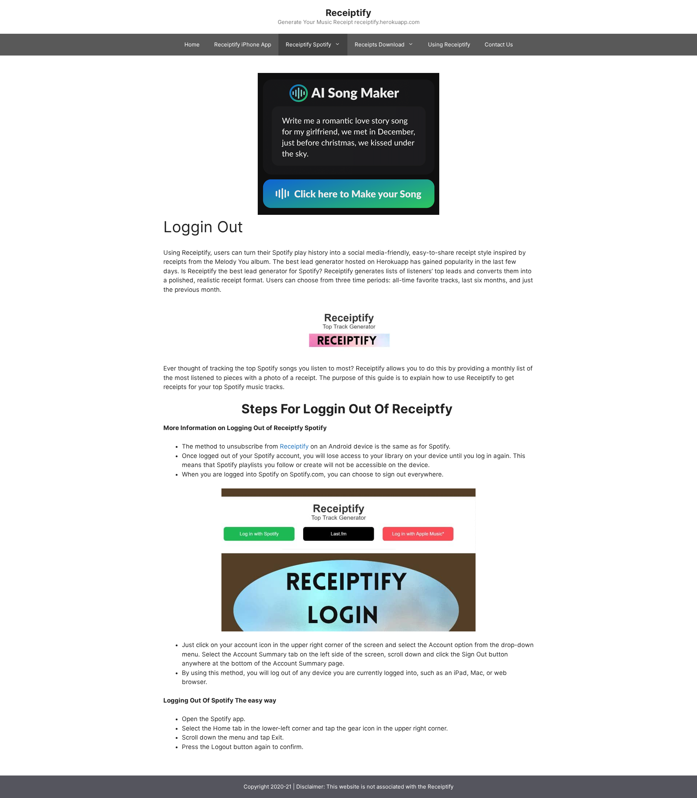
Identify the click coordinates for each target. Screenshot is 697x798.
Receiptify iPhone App (242, 44)
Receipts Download (379, 44)
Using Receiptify (449, 44)
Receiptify (348, 12)
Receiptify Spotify (308, 44)
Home (192, 44)
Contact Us (499, 44)
